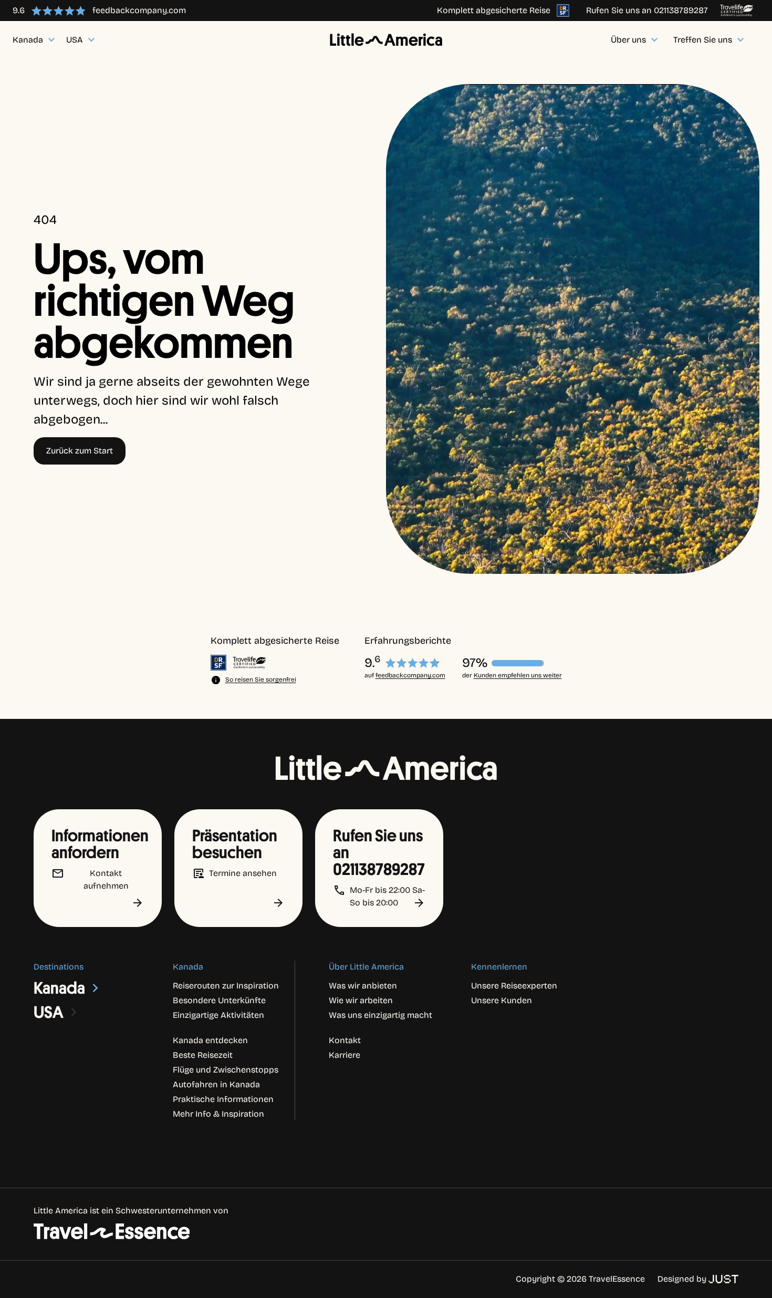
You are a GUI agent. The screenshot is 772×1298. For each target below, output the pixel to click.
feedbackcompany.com (410, 675)
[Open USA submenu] (74, 1012)
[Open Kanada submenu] (95, 988)
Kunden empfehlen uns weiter (518, 675)
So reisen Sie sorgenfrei (260, 679)
